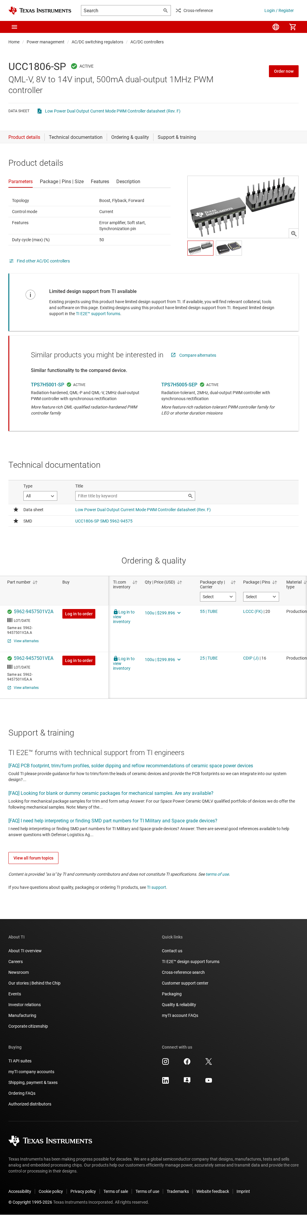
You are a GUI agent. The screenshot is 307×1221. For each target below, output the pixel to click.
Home (13, 42)
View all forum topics (33, 858)
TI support (156, 887)
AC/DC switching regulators (97, 42)
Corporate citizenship (28, 1026)
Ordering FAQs (21, 1093)
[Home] (39, 11)
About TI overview (25, 950)
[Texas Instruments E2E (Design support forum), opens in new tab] (187, 1082)
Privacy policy (83, 1191)
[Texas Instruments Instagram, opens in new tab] (165, 1063)
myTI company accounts (31, 1071)
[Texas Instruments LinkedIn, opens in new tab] (165, 1082)
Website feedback (212, 1191)
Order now (284, 71)
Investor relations (24, 1004)
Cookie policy (51, 1191)
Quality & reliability (179, 1004)
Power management (45, 42)
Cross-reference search (183, 972)
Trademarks (178, 1191)
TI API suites (19, 1060)
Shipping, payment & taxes (33, 1082)
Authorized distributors (29, 1104)
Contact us (172, 950)
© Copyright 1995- (30, 1202)
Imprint (243, 1191)
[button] (14, 27)
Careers (15, 961)
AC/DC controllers (147, 42)
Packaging (172, 993)
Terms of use (147, 1191)
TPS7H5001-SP (47, 385)
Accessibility (19, 1191)
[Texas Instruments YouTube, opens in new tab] (208, 1082)
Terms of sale (115, 1191)
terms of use (217, 874)
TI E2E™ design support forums (190, 961)
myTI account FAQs (180, 1015)
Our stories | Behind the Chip (34, 983)
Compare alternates (197, 355)
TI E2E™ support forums (98, 313)
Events (14, 993)
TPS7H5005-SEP (179, 385)
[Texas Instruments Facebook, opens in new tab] (187, 1063)
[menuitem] (275, 27)
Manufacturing (22, 1015)
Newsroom (18, 972)
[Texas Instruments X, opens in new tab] (208, 1063)
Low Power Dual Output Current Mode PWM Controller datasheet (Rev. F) (112, 111)
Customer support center (185, 983)
